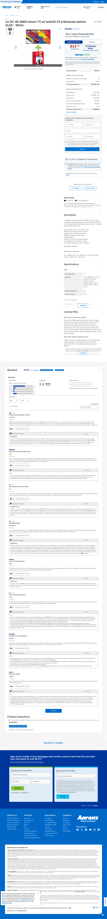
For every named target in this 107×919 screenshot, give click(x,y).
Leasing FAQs (71, 311)
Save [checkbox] (98, 21)
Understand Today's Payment (90, 50)
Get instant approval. (10, 1)
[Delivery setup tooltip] (72, 200)
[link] (72, 29)
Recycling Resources (50, 831)
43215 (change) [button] (85, 36)
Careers (95, 1)
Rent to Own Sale (11, 827)
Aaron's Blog (66, 820)
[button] (16, 47)
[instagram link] (94, 829)
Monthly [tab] (92, 42)
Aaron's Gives (66, 822)
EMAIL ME (18, 788)
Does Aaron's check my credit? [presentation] (75, 317)
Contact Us (27, 822)
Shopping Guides (30, 7)
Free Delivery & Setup (50, 824)
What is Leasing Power (30, 835)
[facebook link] (77, 829)
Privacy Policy (24, 792)
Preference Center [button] (7, 903)
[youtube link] (90, 829)
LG (6, 19)
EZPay (25, 824)
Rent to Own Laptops (12, 824)
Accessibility (48, 818)
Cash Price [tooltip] (69, 98)
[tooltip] (74, 109)
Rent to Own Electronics (13, 820)
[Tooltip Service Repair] (88, 200)
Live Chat (26, 829)
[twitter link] (82, 829)
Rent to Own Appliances (13, 822)
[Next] (102, 745)
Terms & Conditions (71, 112)
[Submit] (57, 7)
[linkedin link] (99, 829)
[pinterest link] (86, 829)
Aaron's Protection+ (29, 820)
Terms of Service (15, 792)
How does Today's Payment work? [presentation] (76, 337)
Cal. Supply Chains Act (51, 822)
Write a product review (46, 370)
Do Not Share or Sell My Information (59, 907)
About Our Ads (66, 824)
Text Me (63, 796)
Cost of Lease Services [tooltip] (73, 101)
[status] (53, 759)
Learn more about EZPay (87, 59)
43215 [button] (67, 175)
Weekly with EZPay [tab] (73, 42)
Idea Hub (47, 827)
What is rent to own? (45, 7)
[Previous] (4, 745)
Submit (82, 149)
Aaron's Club (27, 818)
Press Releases (66, 831)
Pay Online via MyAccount (30, 831)
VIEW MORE (83, 305)
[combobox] (68, 7)
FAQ (25, 827)
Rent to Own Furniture (12, 818)
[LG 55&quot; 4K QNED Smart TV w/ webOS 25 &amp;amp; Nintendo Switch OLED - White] (10, 31)
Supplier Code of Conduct (51, 833)
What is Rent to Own (29, 833)
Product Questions (18, 716)
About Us (65, 818)
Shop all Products (11, 829)
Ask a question (59, 370)
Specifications (71, 264)
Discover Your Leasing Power (32, 837)
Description (70, 215)
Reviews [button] (35, 370)
